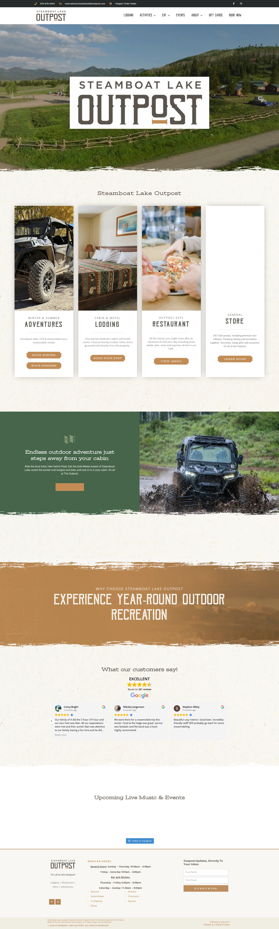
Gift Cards (216, 15)
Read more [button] (61, 734)
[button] (227, 720)
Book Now (235, 15)
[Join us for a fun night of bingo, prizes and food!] (69, 822)
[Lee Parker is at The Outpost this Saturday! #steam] (255, 822)
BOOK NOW (69, 487)
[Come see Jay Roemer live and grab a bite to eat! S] (163, 822)
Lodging (128, 15)
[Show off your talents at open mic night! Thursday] (209, 822)
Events (180, 15)
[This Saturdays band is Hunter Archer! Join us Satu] (23, 822)
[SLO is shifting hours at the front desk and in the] (116, 822)
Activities (146, 15)
